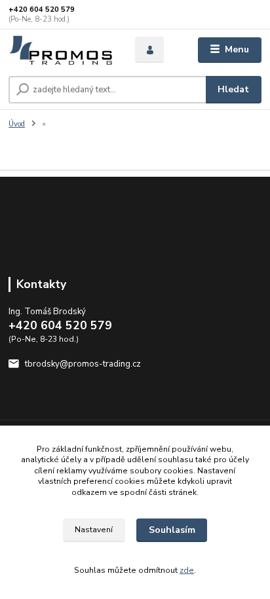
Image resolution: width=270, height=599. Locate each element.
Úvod (17, 124)
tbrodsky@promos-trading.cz (83, 364)
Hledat (233, 89)
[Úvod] (61, 50)
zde (187, 570)
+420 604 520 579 (42, 9)
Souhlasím (172, 530)
